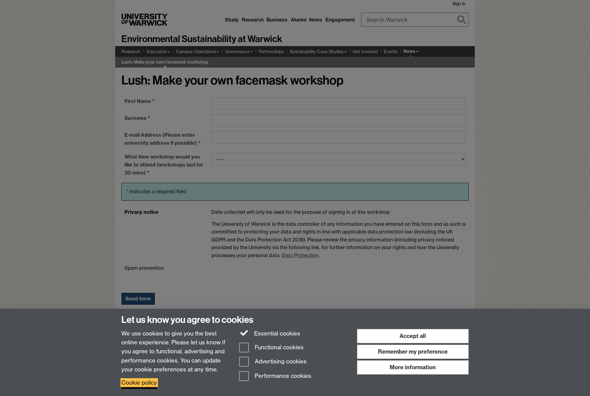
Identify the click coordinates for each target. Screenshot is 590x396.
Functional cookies (278, 347)
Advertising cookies (280, 361)
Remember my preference (413, 351)
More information (413, 367)
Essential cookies (276, 333)
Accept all (412, 335)
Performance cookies (282, 376)
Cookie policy (139, 382)
